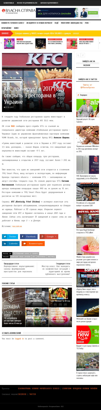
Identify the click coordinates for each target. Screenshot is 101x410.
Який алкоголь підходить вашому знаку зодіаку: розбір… (25, 42)
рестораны (41, 257)
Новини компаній (55, 39)
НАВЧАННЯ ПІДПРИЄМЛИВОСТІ (49, 3)
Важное (5, 33)
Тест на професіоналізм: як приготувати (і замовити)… (55, 42)
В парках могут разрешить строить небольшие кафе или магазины (86, 375)
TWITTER (32, 394)
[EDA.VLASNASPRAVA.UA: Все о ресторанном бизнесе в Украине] (19, 11)
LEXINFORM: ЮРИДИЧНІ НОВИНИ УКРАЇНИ (79, 388)
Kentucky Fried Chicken (20, 257)
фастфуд (51, 257)
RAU (13, 126)
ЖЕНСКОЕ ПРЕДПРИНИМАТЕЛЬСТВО (27, 3)
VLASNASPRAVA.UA (9, 3)
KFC (34, 257)
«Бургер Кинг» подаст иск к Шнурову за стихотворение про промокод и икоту (87, 292)
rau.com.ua (17, 226)
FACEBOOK (22, 394)
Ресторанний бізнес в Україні (26, 253)
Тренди (19, 39)
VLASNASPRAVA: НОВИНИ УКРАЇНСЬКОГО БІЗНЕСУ (38, 388)
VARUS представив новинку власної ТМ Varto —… (86, 42)
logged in (19, 338)
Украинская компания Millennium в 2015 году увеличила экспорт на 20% (87, 149)
